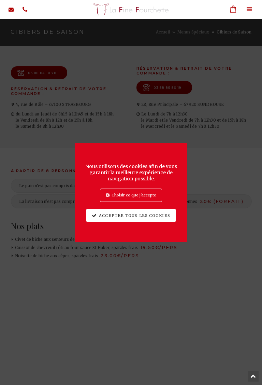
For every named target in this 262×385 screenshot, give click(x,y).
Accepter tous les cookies (134, 215)
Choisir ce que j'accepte (134, 195)
